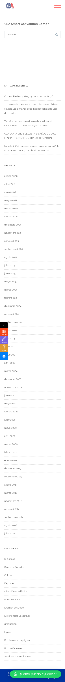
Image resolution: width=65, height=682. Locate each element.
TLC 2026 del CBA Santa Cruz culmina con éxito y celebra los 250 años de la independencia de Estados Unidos (31, 108)
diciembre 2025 (12, 224)
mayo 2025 (10, 281)
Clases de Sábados (14, 567)
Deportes (9, 583)
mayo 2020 (10, 427)
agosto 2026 (11, 176)
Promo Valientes (13, 648)
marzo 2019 (10, 493)
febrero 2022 (11, 411)
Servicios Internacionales (17, 656)
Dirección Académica (15, 591)
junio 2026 (10, 192)
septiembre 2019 (13, 476)
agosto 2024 (11, 330)
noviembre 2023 (13, 387)
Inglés (7, 632)
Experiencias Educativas (17, 615)
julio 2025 (9, 265)
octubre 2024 (11, 314)
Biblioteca (9, 559)
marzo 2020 (11, 444)
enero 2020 (10, 460)
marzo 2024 (11, 371)
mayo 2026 (10, 200)
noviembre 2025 (13, 232)
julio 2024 (9, 338)
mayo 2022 (10, 403)
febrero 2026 (11, 216)
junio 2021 (9, 419)
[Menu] (58, 3)
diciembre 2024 (12, 306)
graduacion (10, 624)
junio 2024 (10, 346)
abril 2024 (9, 362)
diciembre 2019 (12, 468)
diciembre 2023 (12, 379)
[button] (35, 674)
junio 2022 (10, 395)
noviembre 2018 (13, 501)
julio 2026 (9, 184)
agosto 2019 (10, 484)
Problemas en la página (17, 640)
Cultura (8, 575)
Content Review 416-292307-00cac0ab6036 (28, 96)
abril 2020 (10, 436)
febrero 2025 (11, 297)
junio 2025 (10, 273)
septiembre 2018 (13, 517)
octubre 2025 (11, 241)
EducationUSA (12, 599)
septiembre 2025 (13, 249)
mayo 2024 (10, 354)
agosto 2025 (10, 257)
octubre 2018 (11, 509)
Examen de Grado (14, 607)
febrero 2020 (11, 452)
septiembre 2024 (13, 322)
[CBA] (9, 11)
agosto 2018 (11, 525)
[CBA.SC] (4, 356)
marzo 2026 (11, 208)
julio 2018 (9, 533)
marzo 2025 (10, 289)
